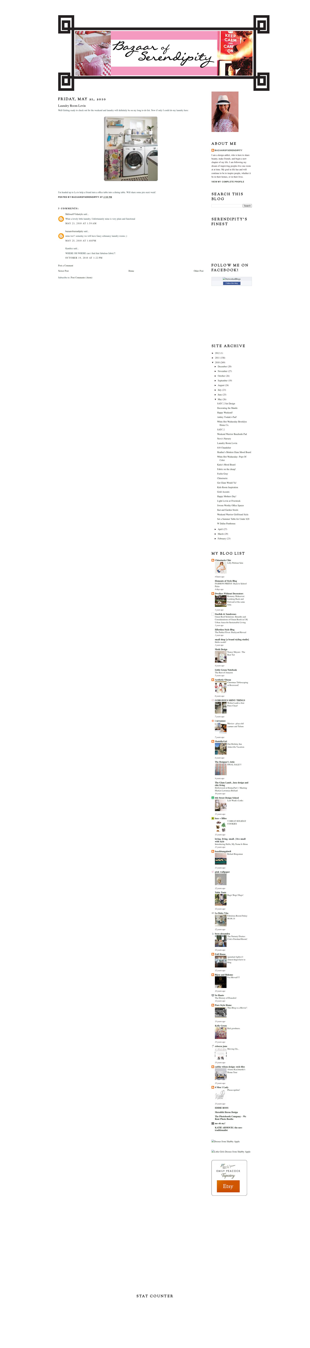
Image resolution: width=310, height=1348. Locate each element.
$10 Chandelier (224, 447)
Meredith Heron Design (226, 1112)
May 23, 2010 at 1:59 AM (80, 223)
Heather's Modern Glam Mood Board (234, 452)
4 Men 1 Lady (221, 1087)
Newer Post (63, 270)
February (222, 538)
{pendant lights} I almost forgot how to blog (236, 959)
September (223, 380)
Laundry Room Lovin (227, 443)
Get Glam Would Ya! (227, 482)
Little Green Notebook (226, 669)
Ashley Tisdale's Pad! (227, 417)
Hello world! (220, 642)
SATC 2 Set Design (226, 403)
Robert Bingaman (235, 853)
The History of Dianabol (225, 997)
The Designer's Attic (225, 762)
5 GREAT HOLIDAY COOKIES (236, 822)
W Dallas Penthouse (226, 523)
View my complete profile (228, 182)
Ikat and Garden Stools (227, 509)
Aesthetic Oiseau (223, 679)
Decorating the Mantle (227, 407)
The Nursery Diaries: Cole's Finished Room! (237, 937)
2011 (217, 357)
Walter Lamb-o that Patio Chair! (235, 704)
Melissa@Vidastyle (74, 214)
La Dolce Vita (221, 913)
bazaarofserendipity (74, 231)
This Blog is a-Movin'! (237, 1007)
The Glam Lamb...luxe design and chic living (231, 784)
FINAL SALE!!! (234, 764)
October (222, 375)
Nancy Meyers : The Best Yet (236, 653)
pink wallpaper (222, 871)
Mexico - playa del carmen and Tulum (235, 725)
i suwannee (220, 720)
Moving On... (233, 1048)
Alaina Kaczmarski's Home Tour (236, 1071)
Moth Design (221, 649)
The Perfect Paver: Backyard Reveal (230, 632)
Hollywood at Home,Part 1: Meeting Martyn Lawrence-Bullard (231, 789)
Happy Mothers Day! (226, 496)
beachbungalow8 (223, 851)
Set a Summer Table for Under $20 (233, 518)
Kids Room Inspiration (227, 487)
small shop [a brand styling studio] (232, 639)
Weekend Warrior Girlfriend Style (232, 514)
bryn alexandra (222, 933)
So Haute (219, 995)
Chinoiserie (222, 478)
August (221, 385)
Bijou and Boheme (224, 974)
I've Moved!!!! (233, 977)
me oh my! (220, 1123)
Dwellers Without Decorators (229, 593)
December (223, 366)
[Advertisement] (228, 1219)
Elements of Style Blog (226, 581)
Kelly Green (221, 1025)
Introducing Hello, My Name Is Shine (231, 844)
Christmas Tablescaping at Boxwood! (237, 684)
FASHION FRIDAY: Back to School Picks (231, 585)
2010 (217, 362)
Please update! (233, 1089)
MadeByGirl (221, 741)
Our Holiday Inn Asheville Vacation (235, 745)
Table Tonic (220, 892)
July (220, 389)
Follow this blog (232, 283)
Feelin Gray (222, 473)
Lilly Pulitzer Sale (235, 562)
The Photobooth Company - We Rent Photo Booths (230, 1118)
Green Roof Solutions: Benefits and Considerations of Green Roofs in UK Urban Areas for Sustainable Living (231, 619)
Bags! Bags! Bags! (235, 895)
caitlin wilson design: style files (230, 1066)
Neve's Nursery (224, 438)
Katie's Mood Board (226, 464)
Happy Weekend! (225, 412)
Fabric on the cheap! (226, 469)
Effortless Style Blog (224, 629)
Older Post (198, 270)
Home (131, 270)
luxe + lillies (221, 818)
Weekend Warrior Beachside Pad (232, 434)
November (223, 371)
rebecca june (221, 1046)
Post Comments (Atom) (81, 277)
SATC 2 (221, 429)
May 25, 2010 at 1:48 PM (80, 240)
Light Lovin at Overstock (228, 500)
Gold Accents (223, 491)
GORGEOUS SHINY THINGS (230, 700)
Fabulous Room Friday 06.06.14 (237, 917)
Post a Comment (65, 265)
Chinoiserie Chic (223, 560)
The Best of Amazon (224, 672)
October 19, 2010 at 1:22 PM (84, 257)
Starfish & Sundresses (225, 614)
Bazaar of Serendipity (155, 7)
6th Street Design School (227, 797)
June (220, 394)
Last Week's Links (235, 800)
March (221, 533)
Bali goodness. (233, 1028)
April (220, 529)
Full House (220, 954)
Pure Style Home (223, 1005)
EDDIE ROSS (221, 1107)
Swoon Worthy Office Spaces (230, 505)
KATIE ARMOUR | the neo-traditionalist (229, 1129)
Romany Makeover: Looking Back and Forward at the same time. (236, 600)
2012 (217, 353)
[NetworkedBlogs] (232, 278)
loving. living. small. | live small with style (230, 840)
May (220, 399)
